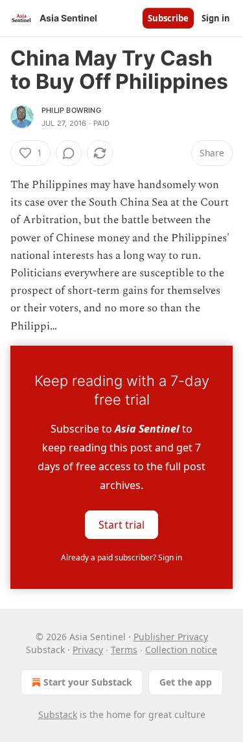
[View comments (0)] (69, 153)
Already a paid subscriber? (121, 557)
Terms (124, 649)
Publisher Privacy (170, 636)
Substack (57, 714)
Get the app (185, 682)
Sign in (216, 18)
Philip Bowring (71, 110)
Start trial (121, 524)
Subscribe (168, 18)
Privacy (88, 649)
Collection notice (181, 649)
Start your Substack (87, 682)
